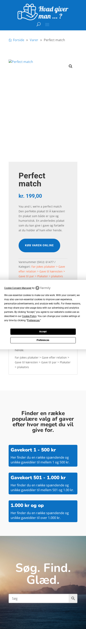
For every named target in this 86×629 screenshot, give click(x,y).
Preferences (43, 340)
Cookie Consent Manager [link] (17, 287)
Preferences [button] (33, 320)
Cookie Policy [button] (29, 316)
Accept (43, 331)
